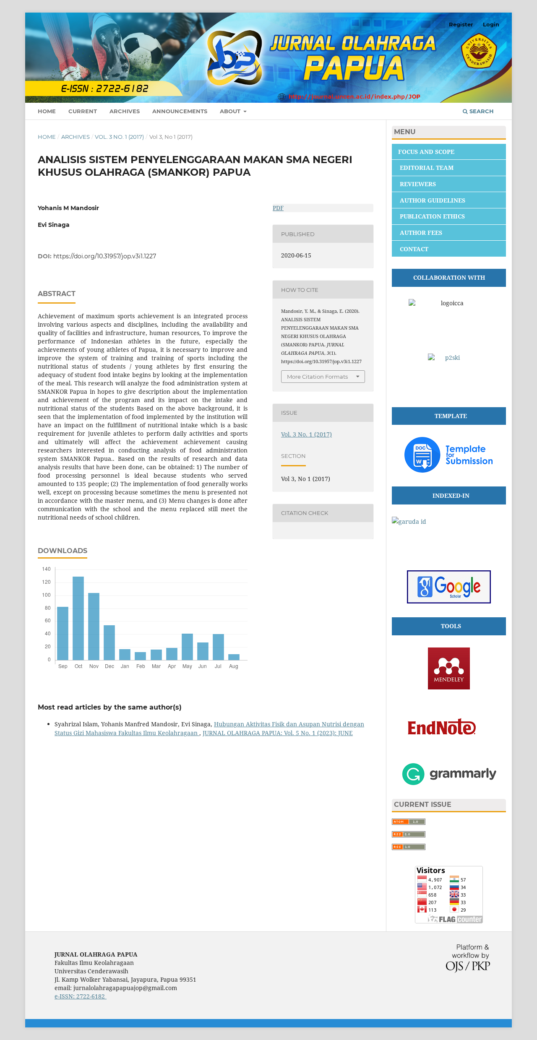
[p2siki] (449, 374)
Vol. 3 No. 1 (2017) (119, 136)
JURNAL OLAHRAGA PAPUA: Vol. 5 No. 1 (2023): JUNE (278, 733)
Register (461, 24)
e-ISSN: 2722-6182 (81, 996)
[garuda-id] (449, 538)
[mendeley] (449, 687)
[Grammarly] (449, 783)
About (231, 111)
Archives (124, 111)
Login (491, 24)
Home (47, 136)
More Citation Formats (317, 376)
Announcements (179, 111)
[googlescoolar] (449, 601)
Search (481, 111)
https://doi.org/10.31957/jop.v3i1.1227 (104, 256)
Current (82, 111)
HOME (47, 111)
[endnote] (449, 747)
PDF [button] (278, 208)
